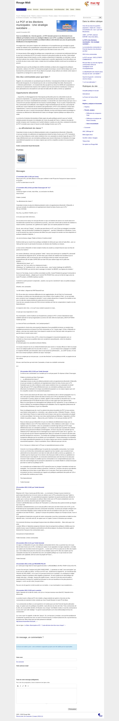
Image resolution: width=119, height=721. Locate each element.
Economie (87, 127)
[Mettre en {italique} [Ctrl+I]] (20, 686)
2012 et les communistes (90, 54)
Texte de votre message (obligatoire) (27, 679)
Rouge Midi (23, 2)
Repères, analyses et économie (39, 15)
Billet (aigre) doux (88, 134)
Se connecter (20, 662)
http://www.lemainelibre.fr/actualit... (26, 621)
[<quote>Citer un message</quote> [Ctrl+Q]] (25, 686)
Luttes (84, 100)
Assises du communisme (46, 9)
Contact (35, 716)
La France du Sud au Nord (90, 97)
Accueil (18, 15)
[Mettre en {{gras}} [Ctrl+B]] (17, 686)
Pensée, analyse (53, 15)
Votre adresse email (22, 666)
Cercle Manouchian (59, 9)
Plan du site (19, 716)
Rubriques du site (21, 9)
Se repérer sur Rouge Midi (90, 144)
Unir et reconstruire (64, 15)
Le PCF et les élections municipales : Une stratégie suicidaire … (91, 42)
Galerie (72, 9)
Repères (87, 107)
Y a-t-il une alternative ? (89, 82)
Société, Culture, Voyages (90, 138)
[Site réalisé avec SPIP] (100, 715)
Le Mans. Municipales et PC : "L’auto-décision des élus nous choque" (44, 625)
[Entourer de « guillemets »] (28, 686)
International (86, 94)
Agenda (29, 9)
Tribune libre (86, 141)
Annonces (35, 9)
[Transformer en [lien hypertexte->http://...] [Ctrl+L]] (23, 686)
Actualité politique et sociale (91, 90)
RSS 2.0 (40, 716)
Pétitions (78, 9)
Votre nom (19, 657)
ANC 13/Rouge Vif (88, 131)
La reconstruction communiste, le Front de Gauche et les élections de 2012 (92, 49)
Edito (67, 9)
